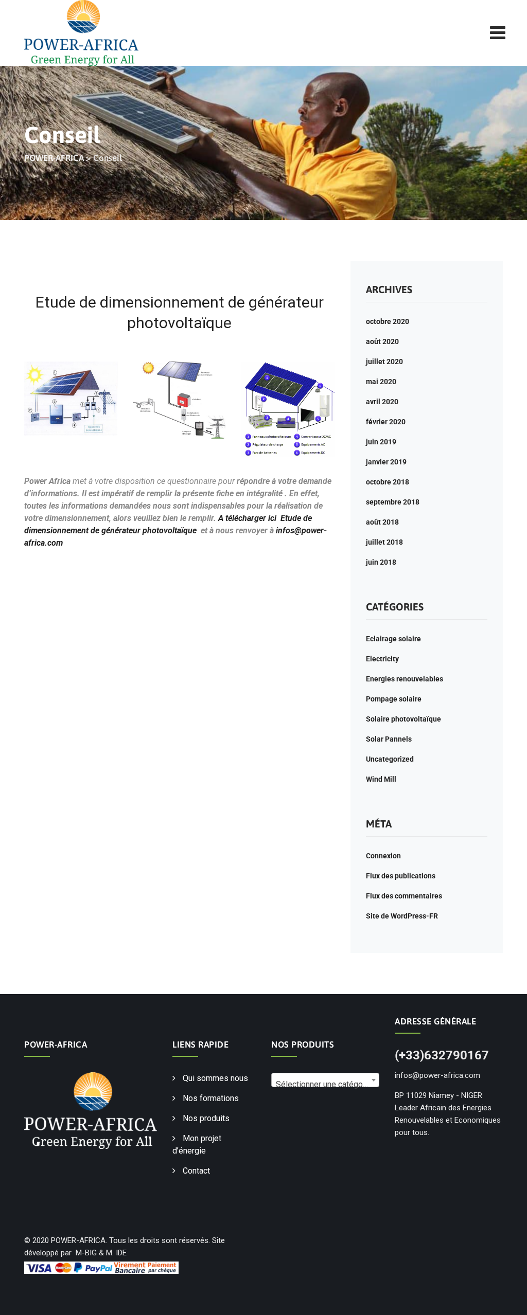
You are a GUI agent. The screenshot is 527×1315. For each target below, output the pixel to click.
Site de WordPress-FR (402, 916)
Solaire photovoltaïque (403, 719)
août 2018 (382, 522)
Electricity (382, 659)
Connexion (383, 856)
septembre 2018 (392, 502)
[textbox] (325, 1084)
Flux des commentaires (404, 896)
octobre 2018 (387, 482)
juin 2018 (381, 562)
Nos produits (206, 1118)
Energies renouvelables (404, 679)
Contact (196, 1171)
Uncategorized (390, 759)
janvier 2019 (386, 462)
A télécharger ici (247, 518)
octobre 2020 (387, 321)
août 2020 (382, 341)
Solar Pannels (389, 739)
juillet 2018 (384, 542)
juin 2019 (381, 442)
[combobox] (325, 1080)
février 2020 (386, 422)
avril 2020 (382, 402)
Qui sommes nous (215, 1078)
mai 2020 (381, 381)
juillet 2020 (384, 361)
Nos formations (211, 1098)
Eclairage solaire (393, 639)
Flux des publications (400, 876)
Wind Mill (381, 779)
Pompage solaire (393, 699)
